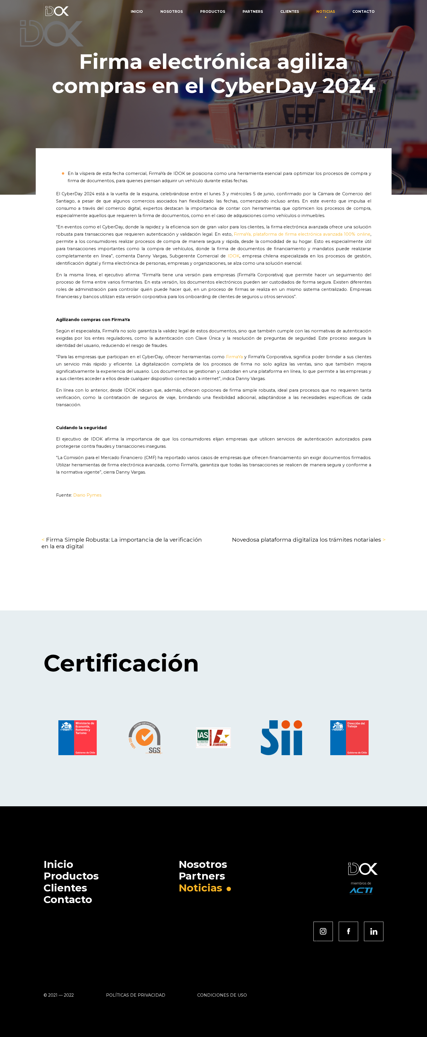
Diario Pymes (87, 495)
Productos (212, 11)
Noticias (325, 11)
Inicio (137, 11)
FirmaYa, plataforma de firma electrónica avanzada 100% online (302, 234)
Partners (253, 11)
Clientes (289, 11)
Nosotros (171, 11)
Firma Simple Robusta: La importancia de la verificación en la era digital (122, 542)
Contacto (363, 11)
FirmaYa (234, 356)
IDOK (233, 256)
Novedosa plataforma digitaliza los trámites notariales (309, 539)
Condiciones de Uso (222, 995)
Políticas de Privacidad (135, 995)
